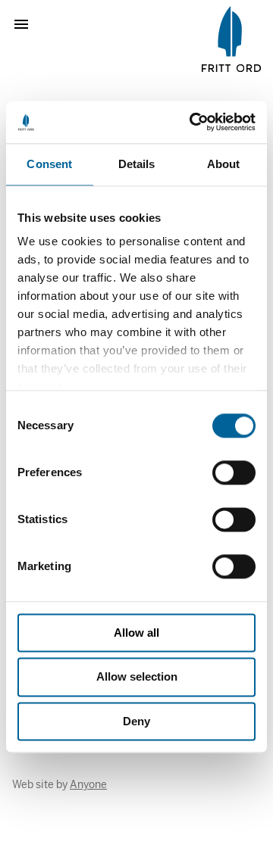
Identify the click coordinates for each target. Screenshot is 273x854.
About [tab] (223, 163)
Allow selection (136, 677)
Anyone (88, 784)
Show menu (27, 24)
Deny (136, 721)
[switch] (234, 472)
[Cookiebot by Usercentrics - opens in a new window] (193, 122)
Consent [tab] (49, 163)
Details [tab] (136, 163)
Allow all (136, 632)
